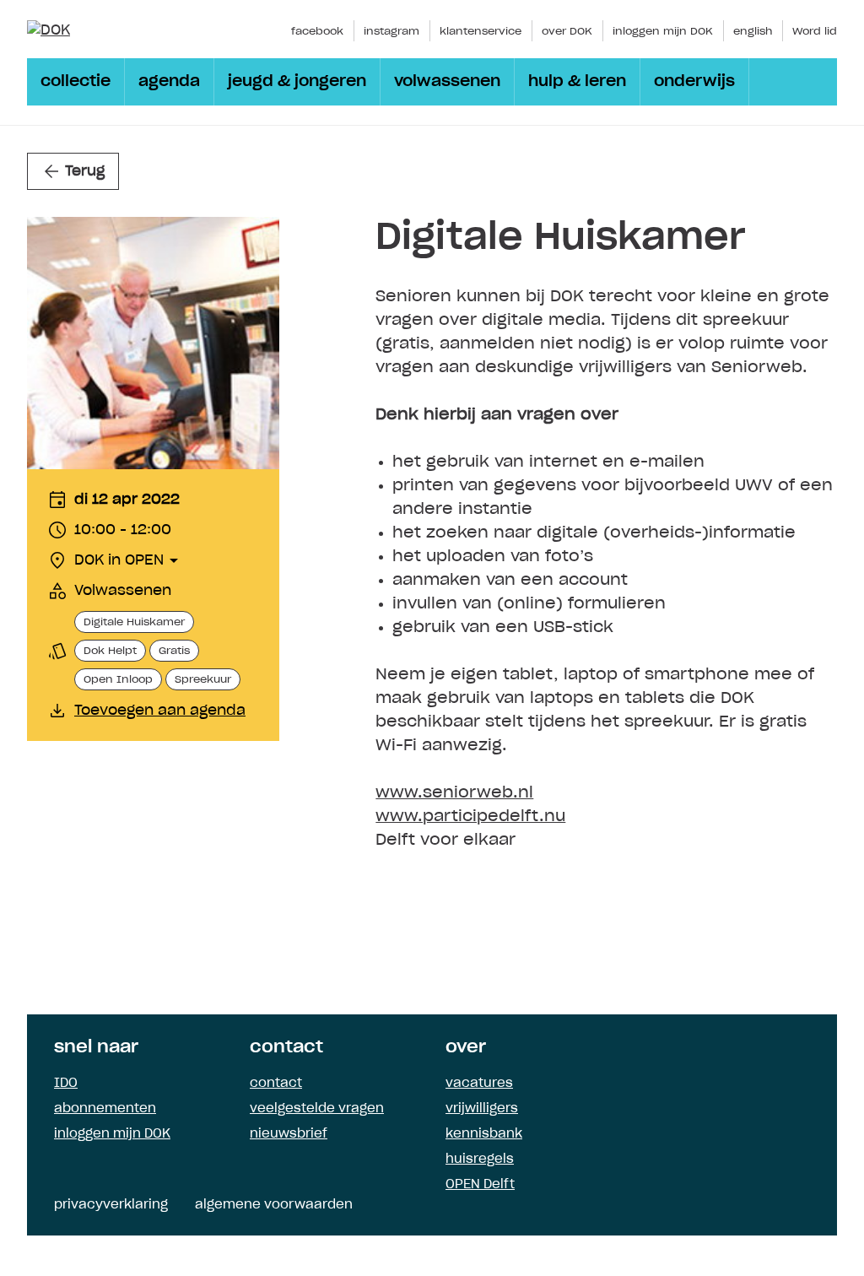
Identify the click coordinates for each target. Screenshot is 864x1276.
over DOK (567, 31)
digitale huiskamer (134, 622)
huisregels (480, 1159)
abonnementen (105, 1109)
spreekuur (203, 679)
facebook (317, 31)
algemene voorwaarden (274, 1205)
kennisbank (484, 1134)
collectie (75, 81)
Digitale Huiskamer (560, 238)
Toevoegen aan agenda (160, 710)
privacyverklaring (111, 1205)
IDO (66, 1083)
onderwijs (694, 81)
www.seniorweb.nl (454, 793)
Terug (85, 171)
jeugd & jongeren (297, 81)
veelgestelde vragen (317, 1109)
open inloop (118, 679)
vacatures (479, 1083)
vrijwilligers (482, 1109)
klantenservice (480, 31)
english (752, 31)
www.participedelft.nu (470, 817)
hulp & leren (577, 81)
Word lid (814, 31)
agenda (169, 81)
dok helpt (110, 651)
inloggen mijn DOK (663, 31)
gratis (174, 651)
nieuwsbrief (288, 1134)
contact (276, 1083)
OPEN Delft (480, 1185)
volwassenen (447, 81)
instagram (391, 31)
